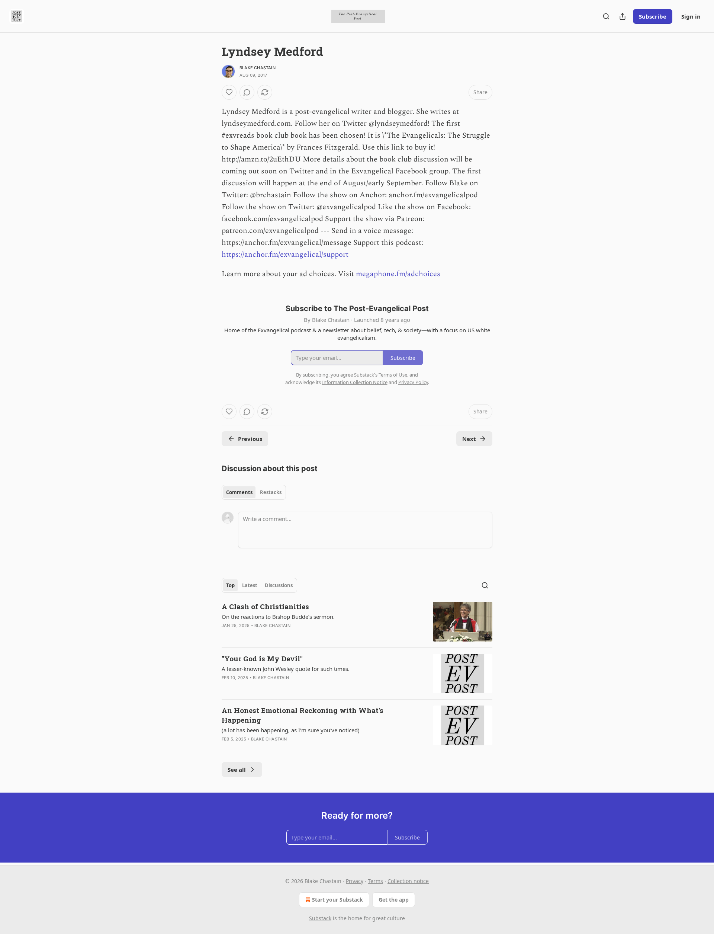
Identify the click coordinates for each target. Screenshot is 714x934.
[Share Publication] (622, 16)
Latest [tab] (249, 585)
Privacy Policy (413, 382)
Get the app (394, 899)
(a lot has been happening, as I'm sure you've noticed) (291, 730)
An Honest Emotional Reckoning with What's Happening (302, 715)
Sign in (691, 16)
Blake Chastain (257, 67)
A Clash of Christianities (265, 606)
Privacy (354, 881)
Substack (320, 918)
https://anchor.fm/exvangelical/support (285, 254)
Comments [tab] (239, 492)
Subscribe (652, 16)
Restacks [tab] (271, 492)
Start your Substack (337, 899)
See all (237, 769)
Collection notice (408, 881)
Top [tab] (230, 585)
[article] (357, 621)
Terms (375, 881)
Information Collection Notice (354, 382)
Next (469, 438)
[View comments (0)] (246, 92)
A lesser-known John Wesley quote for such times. (286, 668)
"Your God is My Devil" (262, 658)
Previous (250, 438)
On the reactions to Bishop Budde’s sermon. (278, 616)
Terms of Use (393, 374)
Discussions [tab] (279, 585)
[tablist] (254, 492)
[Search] (606, 16)
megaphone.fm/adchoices (398, 273)
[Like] (229, 92)
